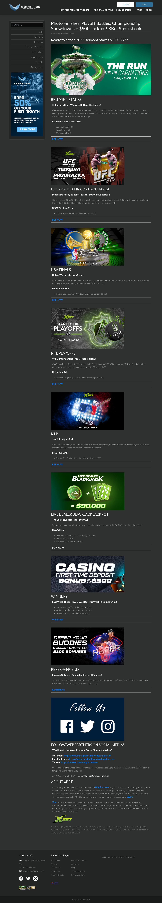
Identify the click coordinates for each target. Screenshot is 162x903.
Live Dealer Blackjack (136, 827)
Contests (37, 57)
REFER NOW (58, 689)
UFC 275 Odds (145, 830)
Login (126, 4)
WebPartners (102, 787)
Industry (37, 52)
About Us (54, 864)
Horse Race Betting (114, 827)
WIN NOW (57, 619)
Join (144, 4)
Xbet (54, 802)
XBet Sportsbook (75, 833)
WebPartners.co (84, 900)
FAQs (139, 10)
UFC (133, 830)
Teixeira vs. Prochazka (116, 830)
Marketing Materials (79, 860)
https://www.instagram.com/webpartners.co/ (87, 755)
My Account (55, 860)
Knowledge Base (78, 875)
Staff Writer (64, 33)
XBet (129, 796)
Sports (38, 36)
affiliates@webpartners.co (33, 871)
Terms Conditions (78, 871)
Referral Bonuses (104, 830)
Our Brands (124, 10)
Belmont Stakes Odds (86, 827)
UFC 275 (138, 830)
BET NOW (57, 139)
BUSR (39, 62)
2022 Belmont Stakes (73, 827)
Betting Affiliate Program (75, 10)
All (41, 32)
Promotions (55, 871)
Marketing (36, 67)
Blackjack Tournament (101, 827)
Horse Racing (34, 47)
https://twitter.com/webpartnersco (79, 762)
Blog (149, 10)
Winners (62, 833)
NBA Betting (60, 830)
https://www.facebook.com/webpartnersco (91, 759)
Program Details (103, 10)
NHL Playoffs (85, 830)
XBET (67, 833)
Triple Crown (128, 830)
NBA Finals (68, 830)
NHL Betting (76, 830)
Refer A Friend (93, 830)
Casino (38, 42)
